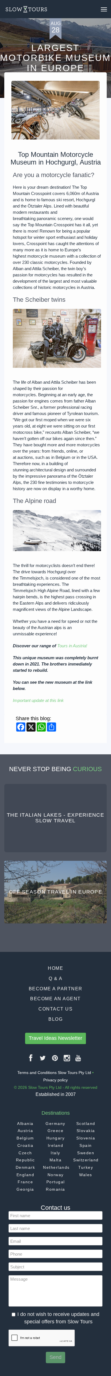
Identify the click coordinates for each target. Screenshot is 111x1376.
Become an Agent (55, 998)
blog (55, 1019)
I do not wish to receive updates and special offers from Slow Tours (58, 1317)
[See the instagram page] (67, 1060)
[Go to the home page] (26, 9)
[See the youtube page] (78, 1060)
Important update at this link (38, 700)
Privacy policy (55, 1080)
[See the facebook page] (31, 1060)
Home (55, 968)
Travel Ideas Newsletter (55, 1038)
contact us (55, 1009)
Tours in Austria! (72, 645)
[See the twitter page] (43, 1060)
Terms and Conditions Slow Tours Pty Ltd (54, 1072)
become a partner (56, 988)
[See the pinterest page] (55, 1060)
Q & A (56, 978)
